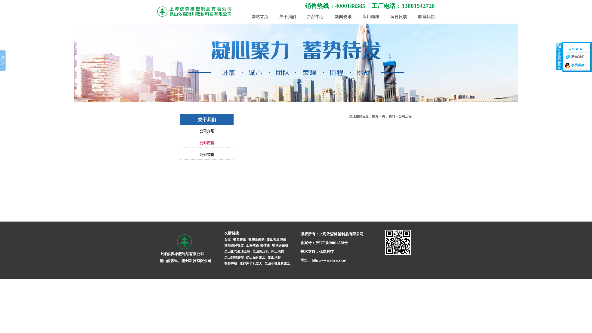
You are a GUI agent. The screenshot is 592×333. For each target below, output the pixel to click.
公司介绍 (207, 131)
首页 (375, 116)
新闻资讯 (343, 16)
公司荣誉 (207, 155)
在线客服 (577, 65)
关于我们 (287, 16)
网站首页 (260, 16)
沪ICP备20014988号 (331, 243)
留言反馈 (398, 16)
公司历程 (207, 143)
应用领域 (371, 16)
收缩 (559, 56)
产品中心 (315, 16)
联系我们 (426, 16)
